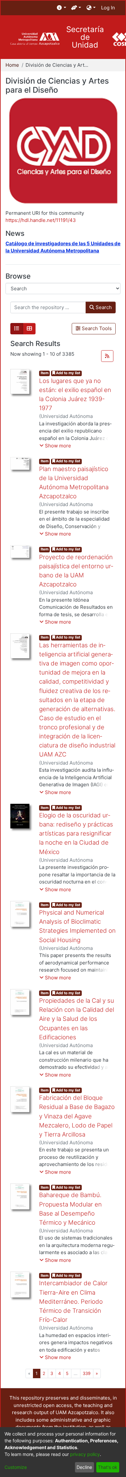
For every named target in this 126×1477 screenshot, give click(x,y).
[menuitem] (62, 8)
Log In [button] (108, 8)
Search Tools (96, 328)
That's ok (107, 1467)
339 (86, 1373)
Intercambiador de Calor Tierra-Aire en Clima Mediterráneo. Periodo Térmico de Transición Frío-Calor (73, 1301)
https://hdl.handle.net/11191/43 (40, 220)
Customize (16, 1467)
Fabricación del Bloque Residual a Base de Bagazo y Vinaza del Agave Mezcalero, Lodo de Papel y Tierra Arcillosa (77, 1116)
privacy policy (85, 1454)
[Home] (34, 39)
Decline (84, 1467)
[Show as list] (16, 329)
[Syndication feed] (107, 356)
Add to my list (67, 373)
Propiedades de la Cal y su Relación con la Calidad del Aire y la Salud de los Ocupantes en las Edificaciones (76, 1019)
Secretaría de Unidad (85, 37)
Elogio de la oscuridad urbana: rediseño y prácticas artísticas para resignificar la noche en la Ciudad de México (76, 834)
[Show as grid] (29, 329)
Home (12, 65)
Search (103, 307)
